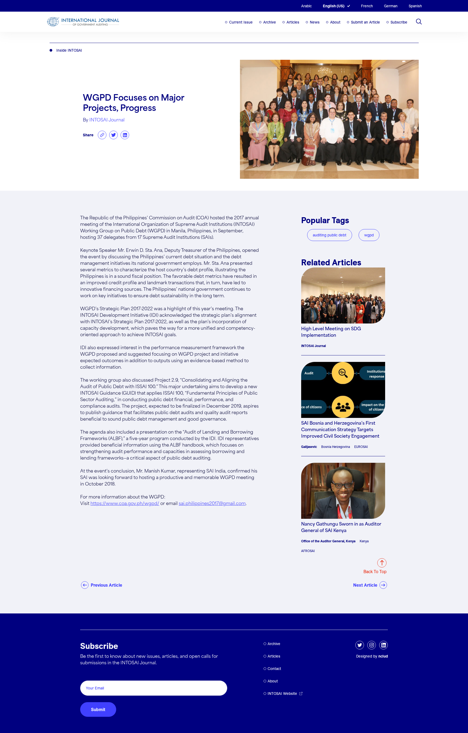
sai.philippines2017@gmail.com (212, 503)
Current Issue (241, 22)
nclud (383, 656)
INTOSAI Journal (107, 120)
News (315, 22)
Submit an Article (365, 22)
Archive (269, 22)
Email (87, 674)
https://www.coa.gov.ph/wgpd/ (124, 503)
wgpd (369, 235)
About (335, 22)
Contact (274, 668)
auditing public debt (329, 235)
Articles (293, 22)
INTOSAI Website (282, 693)
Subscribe (399, 22)
